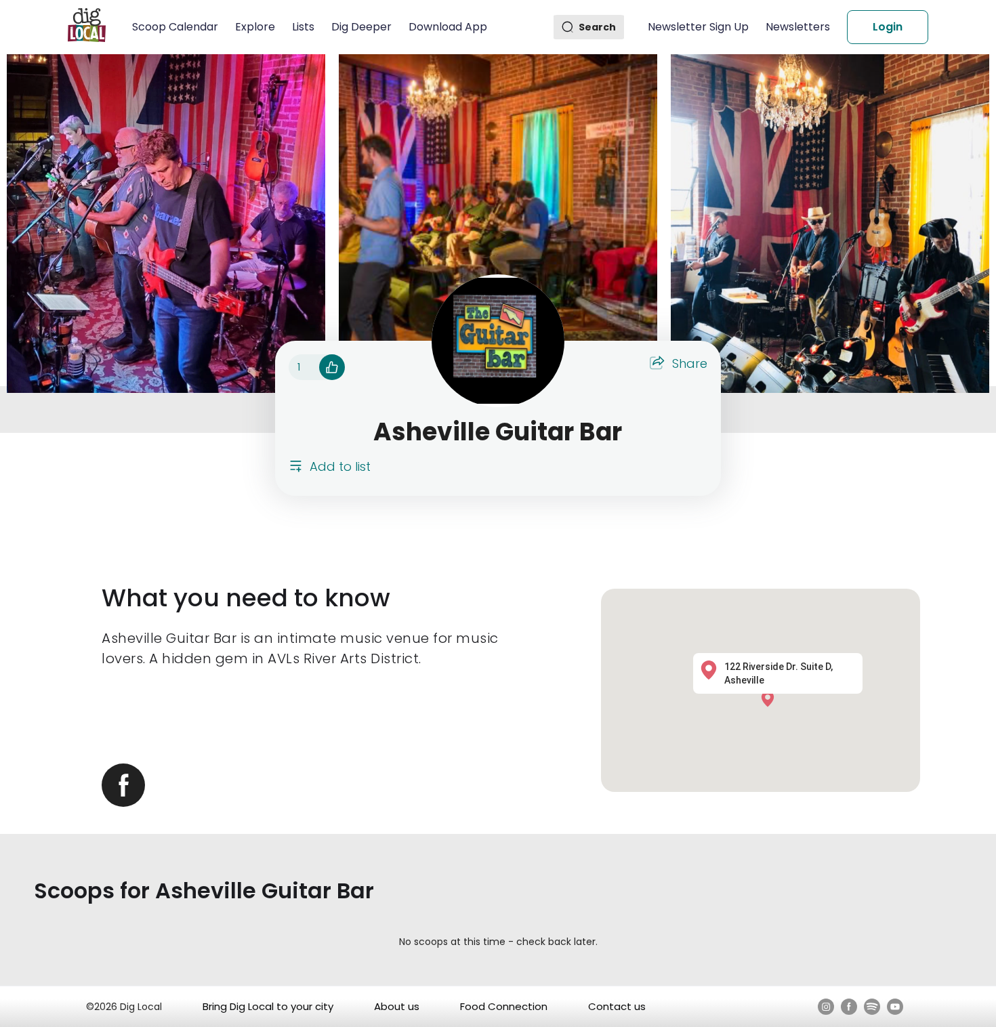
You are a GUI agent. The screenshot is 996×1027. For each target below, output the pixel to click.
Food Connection (503, 1006)
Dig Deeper (361, 27)
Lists (303, 27)
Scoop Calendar (175, 27)
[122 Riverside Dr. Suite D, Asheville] (771, 698)
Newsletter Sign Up (698, 27)
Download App (448, 27)
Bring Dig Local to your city (268, 1006)
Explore (255, 27)
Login (887, 27)
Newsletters (798, 27)
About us (396, 1006)
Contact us (617, 1006)
